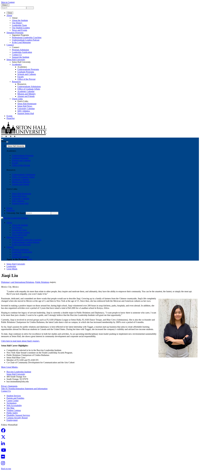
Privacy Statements (9, 386)
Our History (17, 23)
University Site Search (16, 213)
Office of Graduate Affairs (28, 89)
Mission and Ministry (26, 94)
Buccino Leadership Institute (19, 372)
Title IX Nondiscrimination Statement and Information (24, 388)
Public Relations (42, 282)
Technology (12, 403)
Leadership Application (22, 52)
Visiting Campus (14, 410)
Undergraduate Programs (28, 69)
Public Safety (12, 413)
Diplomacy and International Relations (17, 282)
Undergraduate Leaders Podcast (25, 40)
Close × (5, 5)
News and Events (19, 30)
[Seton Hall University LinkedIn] (4, 444)
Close (10, 13)
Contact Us (17, 54)
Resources (16, 81)
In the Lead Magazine (21, 42)
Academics (16, 64)
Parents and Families (15, 398)
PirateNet (11, 118)
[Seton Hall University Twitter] (4, 438)
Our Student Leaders (21, 28)
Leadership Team (19, 25)
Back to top (6, 468)
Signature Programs (15, 32)
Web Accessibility (14, 405)
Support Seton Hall (25, 113)
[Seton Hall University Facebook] (4, 431)
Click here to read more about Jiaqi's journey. (20, 341)
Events (9, 116)
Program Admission (20, 50)
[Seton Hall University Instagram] (4, 464)
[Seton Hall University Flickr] (4, 457)
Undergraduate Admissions (29, 86)
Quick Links (17, 99)
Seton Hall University (16, 59)
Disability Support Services (18, 415)
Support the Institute (20, 57)
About (9, 15)
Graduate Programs (25, 72)
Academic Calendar (25, 91)
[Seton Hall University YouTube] (4, 451)
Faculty (20, 77)
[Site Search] (2, 139)
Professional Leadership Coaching (26, 37)
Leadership (11, 266)
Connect (10, 45)
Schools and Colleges (26, 74)
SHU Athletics (23, 111)
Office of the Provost (26, 79)
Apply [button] (29, 259)
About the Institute (20, 20)
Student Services (14, 396)
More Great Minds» (9, 367)
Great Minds (12, 269)
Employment (12, 420)
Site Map (10, 408)
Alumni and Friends (26, 96)
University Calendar (26, 108)
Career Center (13, 400)
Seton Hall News (24, 106)
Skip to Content (8, 2)
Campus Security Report (17, 418)
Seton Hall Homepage (26, 103)
